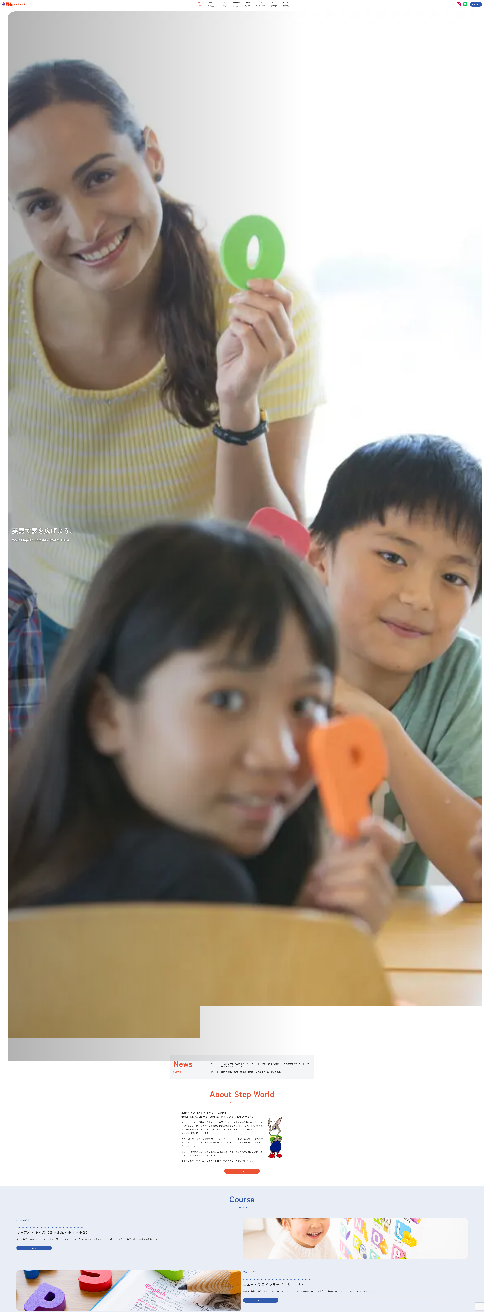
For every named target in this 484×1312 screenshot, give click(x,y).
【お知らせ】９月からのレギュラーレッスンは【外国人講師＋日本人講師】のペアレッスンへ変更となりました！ (265, 1065)
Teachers (236, 4)
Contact (476, 4)
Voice (273, 4)
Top (198, 4)
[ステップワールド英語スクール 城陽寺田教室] (13, 4)
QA (261, 4)
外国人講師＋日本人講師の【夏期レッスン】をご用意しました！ (252, 1071)
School (211, 4)
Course (223, 4)
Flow (248, 4)
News (286, 4)
